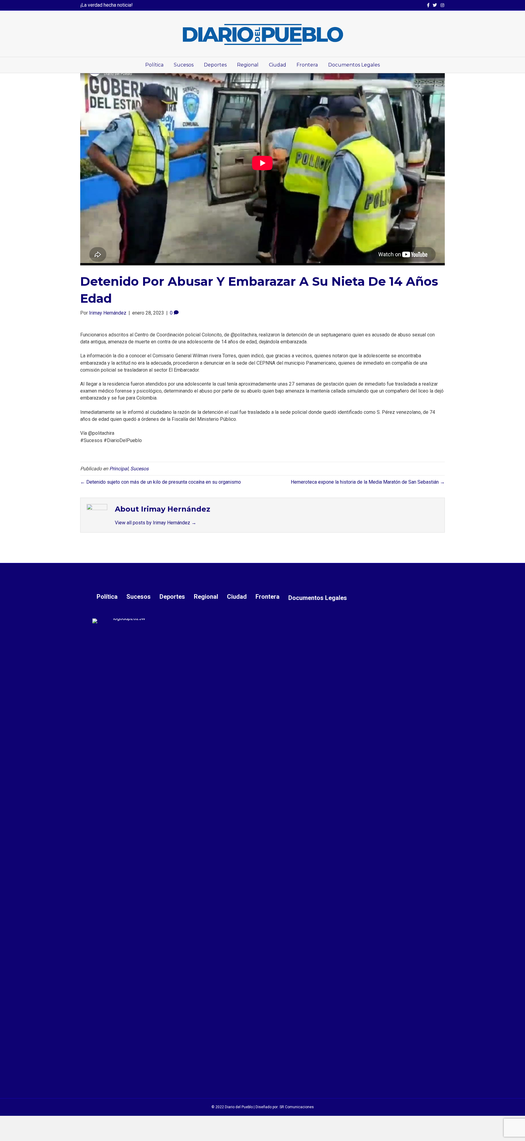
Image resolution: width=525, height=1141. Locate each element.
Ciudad (277, 65)
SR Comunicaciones (297, 1107)
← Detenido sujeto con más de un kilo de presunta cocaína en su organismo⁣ (160, 482)
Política (154, 65)
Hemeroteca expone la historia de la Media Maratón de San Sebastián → (368, 482)
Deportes (215, 65)
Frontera (307, 65)
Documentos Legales (354, 65)
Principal (118, 469)
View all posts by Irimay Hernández (155, 523)
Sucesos (184, 65)
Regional (248, 65)
